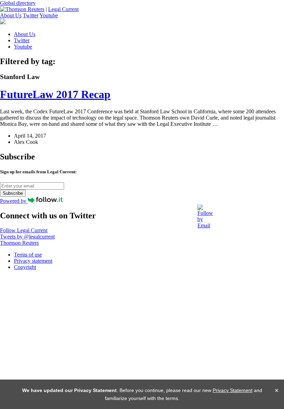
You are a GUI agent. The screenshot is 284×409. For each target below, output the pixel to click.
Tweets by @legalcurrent (27, 237)
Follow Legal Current (23, 230)
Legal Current (63, 9)
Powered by (14, 201)
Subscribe (13, 193)
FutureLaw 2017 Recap (55, 94)
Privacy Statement (232, 390)
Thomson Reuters (19, 243)
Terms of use (28, 255)
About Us (10, 15)
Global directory (18, 3)
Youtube (48, 15)
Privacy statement (33, 261)
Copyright (25, 267)
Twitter (30, 15)
